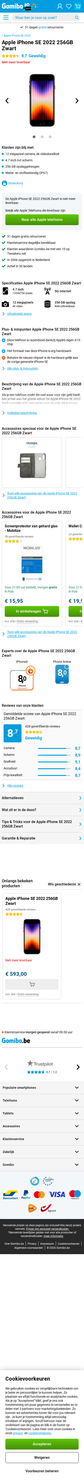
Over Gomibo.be (14, 1243)
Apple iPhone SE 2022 (17, 35)
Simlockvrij (15, 183)
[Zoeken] (76, 17)
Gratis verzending (27, 621)
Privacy (32, 1243)
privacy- (18, 1433)
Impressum (47, 1243)
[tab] (34, 136)
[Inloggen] (59, 6)
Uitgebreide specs (19, 314)
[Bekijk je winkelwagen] (77, 6)
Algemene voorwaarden (28, 1247)
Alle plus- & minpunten (22, 368)
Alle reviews (15, 785)
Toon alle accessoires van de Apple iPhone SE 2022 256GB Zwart (42, 495)
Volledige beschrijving (22, 413)
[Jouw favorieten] (68, 6)
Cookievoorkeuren (69, 1243)
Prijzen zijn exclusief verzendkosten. (47, 1228)
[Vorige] (7, 100)
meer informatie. (54, 1236)
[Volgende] (76, 100)
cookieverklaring (39, 1433)
